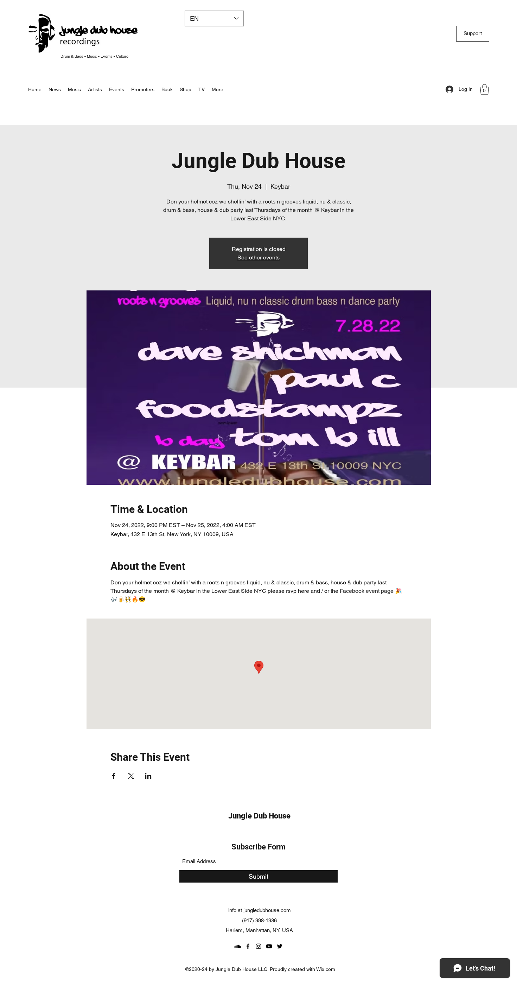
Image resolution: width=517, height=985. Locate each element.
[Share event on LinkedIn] (148, 776)
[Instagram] (258, 946)
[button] (217, 89)
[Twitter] (279, 946)
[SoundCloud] (237, 946)
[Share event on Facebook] (113, 776)
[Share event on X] (131, 776)
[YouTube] (269, 946)
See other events (258, 257)
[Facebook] (247, 946)
